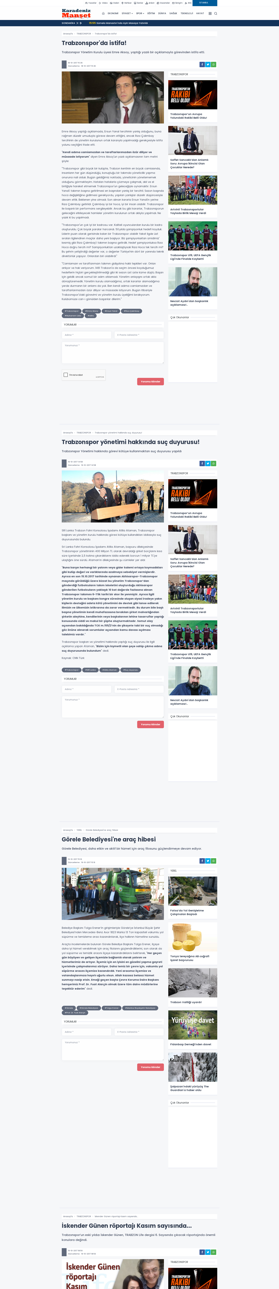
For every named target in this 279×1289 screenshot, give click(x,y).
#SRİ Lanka (90, 670)
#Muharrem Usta (73, 315)
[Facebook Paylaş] (202, 64)
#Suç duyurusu (130, 670)
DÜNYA (162, 13)
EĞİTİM (151, 13)
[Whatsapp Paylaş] (213, 64)
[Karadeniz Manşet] (76, 13)
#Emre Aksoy (91, 311)
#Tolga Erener (112, 1008)
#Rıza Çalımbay (131, 311)
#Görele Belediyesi (88, 1008)
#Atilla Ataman (109, 670)
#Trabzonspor (72, 311)
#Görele (69, 1008)
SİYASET (126, 13)
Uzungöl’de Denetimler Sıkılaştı (111, 23)
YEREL (79, 830)
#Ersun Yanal (111, 311)
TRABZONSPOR (84, 33)
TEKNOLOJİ (187, 13)
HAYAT (200, 13)
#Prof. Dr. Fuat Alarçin (75, 1012)
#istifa (91, 315)
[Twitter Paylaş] (208, 64)
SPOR (139, 13)
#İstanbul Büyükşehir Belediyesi (140, 1008)
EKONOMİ (113, 13)
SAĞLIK (173, 13)
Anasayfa (68, 33)
